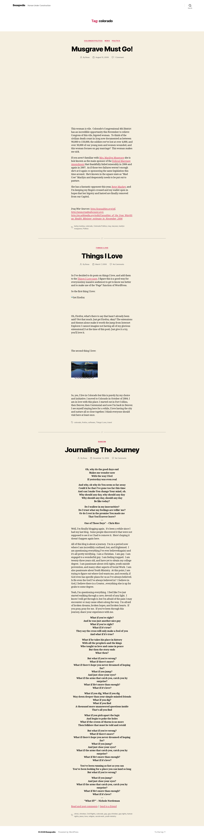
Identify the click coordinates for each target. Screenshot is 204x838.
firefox (84, 422)
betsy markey (79, 226)
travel (109, 422)
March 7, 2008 (101, 264)
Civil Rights (91, 814)
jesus (81, 816)
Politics (116, 41)
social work (99, 816)
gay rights (122, 814)
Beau (87, 57)
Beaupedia (19, 5)
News (107, 41)
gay (105, 814)
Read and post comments (84, 806)
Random (102, 442)
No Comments (118, 264)
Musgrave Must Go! (102, 49)
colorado (89, 226)
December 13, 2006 (101, 458)
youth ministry (110, 816)
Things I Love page (87, 278)
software (91, 422)
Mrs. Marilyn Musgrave (111, 157)
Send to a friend (108, 806)
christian (82, 814)
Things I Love (102, 248)
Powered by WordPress (68, 832)
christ (76, 814)
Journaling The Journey (102, 450)
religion (91, 816)
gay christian (113, 814)
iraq (109, 226)
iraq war (115, 226)
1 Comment (119, 57)
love (86, 816)
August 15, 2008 (102, 57)
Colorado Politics (93, 41)
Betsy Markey (119, 186)
